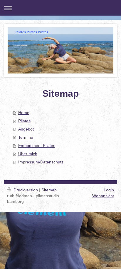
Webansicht (103, 195)
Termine (25, 137)
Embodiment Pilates (36, 145)
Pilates (24, 120)
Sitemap (49, 190)
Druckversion (25, 190)
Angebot (26, 129)
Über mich (27, 153)
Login (109, 190)
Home (23, 112)
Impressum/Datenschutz (40, 162)
